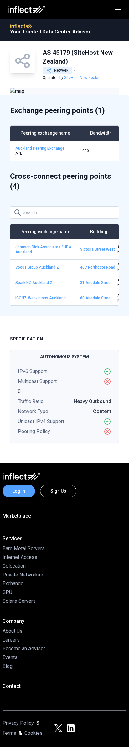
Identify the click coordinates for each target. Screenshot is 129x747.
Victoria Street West (97, 249)
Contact (12, 686)
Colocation (14, 566)
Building (98, 231)
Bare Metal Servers (24, 548)
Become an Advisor (24, 649)
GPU (7, 592)
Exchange (13, 583)
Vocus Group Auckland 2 (37, 267)
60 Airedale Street (96, 298)
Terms (9, 733)
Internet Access (20, 557)
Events (10, 657)
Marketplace (17, 516)
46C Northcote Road (97, 267)
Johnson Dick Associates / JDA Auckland (43, 249)
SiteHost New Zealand (83, 77)
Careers (11, 640)
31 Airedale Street (96, 282)
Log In (19, 491)
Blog (8, 666)
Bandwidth (101, 133)
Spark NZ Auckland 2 (33, 282)
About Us (13, 631)
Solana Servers (19, 601)
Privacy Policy (18, 723)
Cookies (33, 733)
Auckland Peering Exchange (39, 148)
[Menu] (117, 9)
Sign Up (58, 491)
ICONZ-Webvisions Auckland (40, 298)
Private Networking (23, 575)
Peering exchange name (45, 133)
